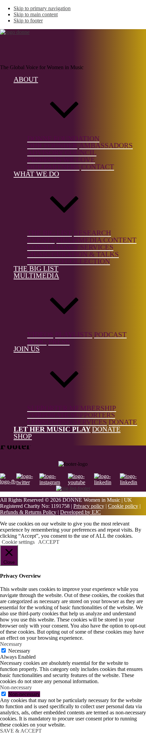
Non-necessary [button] (16, 687)
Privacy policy (88, 506)
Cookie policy (123, 506)
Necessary (19, 651)
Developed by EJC (80, 512)
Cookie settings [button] (18, 542)
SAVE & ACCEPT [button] (21, 731)
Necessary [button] (11, 644)
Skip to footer (28, 20)
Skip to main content (36, 14)
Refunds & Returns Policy (28, 512)
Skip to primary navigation (42, 8)
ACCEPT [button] (48, 542)
